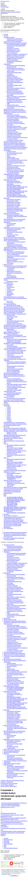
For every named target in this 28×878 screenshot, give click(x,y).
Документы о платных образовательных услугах (13, 49)
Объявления (7, 422)
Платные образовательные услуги (13, 141)
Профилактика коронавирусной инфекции (12, 437)
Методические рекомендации (14, 209)
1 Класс (9, 407)
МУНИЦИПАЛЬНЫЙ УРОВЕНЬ (16, 500)
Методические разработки (11, 333)
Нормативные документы (14, 168)
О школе (6, 35)
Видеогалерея (7, 428)
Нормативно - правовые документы (16, 361)
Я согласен (14, 875)
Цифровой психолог (12, 281)
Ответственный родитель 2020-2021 (16, 350)
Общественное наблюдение (11, 490)
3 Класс (9, 409)
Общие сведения (11, 467)
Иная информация (12, 277)
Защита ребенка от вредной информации (15, 430)
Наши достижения (12, 330)
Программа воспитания (10, 179)
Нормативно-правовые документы (16, 445)
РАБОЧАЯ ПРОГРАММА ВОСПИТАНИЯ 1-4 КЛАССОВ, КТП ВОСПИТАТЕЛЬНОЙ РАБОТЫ (17, 187)
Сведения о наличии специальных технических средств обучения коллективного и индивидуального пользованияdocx (14, 804)
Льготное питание (12, 154)
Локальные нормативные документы (17, 208)
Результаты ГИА (18, 488)
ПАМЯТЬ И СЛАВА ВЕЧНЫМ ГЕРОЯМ (15, 343)
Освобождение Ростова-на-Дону (15, 321)
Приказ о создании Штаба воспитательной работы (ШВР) (15, 379)
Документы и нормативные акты (15, 251)
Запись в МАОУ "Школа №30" (9, 786)
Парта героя (10, 318)
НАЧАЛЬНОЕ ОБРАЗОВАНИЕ (15, 175)
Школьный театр (8, 376)
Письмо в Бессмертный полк (11, 373)
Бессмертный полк (9, 336)
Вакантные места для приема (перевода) (14, 144)
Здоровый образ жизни (10, 391)
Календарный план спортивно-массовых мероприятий (15, 369)
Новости (12, 422)
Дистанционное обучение (10, 515)
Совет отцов (10, 354)
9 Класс (9, 418)
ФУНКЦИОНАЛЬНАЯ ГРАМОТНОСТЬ (13, 510)
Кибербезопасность (18, 374)
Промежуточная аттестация (14, 90)
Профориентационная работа (11, 394)
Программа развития (12, 59)
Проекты (9, 295)
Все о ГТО (9, 301)
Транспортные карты (20, 435)
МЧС (8, 226)
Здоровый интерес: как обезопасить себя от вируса (15, 424)
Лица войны (10, 345)
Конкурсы (9, 285)
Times (4, 5)
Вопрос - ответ (8, 429)
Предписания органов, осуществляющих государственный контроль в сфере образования (14, 221)
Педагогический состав (17, 109)
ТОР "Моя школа (8, 528)
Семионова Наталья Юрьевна (15, 335)
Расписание (7, 405)
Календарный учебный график (15, 79)
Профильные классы (9, 278)
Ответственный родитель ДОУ (15, 353)
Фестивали (10, 292)
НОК (5, 494)
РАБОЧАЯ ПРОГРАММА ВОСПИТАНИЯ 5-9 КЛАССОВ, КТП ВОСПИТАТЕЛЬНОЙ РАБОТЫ (17, 191)
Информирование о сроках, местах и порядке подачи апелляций (16, 451)
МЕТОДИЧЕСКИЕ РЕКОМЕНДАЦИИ (12, 503)
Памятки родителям (9, 435)
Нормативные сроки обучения (15, 68)
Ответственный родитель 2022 (15, 352)
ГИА (5, 442)
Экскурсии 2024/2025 (12, 322)
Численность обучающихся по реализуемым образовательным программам (15, 94)
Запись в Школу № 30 (21, 431)
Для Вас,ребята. (11, 236)
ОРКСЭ (21, 438)
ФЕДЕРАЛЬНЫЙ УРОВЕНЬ (14, 497)
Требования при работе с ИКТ (15, 210)
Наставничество (19, 440)
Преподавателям (8, 439)
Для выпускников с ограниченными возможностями (12, 492)
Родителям (6, 426)
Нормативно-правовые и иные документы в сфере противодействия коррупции (17, 216)
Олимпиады (10, 284)
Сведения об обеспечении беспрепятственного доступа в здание (17, 126)
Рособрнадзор (10, 225)
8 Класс (9, 416)
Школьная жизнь (8, 264)
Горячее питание (11, 151)
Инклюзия (6, 198)
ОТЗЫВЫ (9, 319)
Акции (8, 288)
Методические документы (14, 81)
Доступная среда (11, 275)
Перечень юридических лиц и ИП (16, 165)
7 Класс (9, 415)
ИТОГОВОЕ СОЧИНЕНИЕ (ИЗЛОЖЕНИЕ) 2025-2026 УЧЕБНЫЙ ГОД (14, 477)
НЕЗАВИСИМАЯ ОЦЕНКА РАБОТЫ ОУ (15, 507)
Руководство (7, 109)
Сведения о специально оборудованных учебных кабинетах (16, 115)
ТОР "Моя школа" (8, 250)
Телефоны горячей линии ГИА (12, 470)
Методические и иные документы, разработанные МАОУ (16, 88)
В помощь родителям (12, 234)
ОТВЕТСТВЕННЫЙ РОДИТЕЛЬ (13, 349)
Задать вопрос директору (7, 784)
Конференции (10, 287)
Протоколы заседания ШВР (14, 390)
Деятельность (10, 270)
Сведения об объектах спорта (14, 122)
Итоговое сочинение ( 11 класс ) (15, 471)
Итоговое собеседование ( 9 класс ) (13, 480)
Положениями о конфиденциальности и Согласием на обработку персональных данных (13, 873)
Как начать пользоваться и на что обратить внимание (15, 259)
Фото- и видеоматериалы (13, 371)
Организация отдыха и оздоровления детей (15, 265)
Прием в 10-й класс (12, 433)
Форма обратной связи (13, 158)
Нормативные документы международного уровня (14, 203)
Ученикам (6, 404)
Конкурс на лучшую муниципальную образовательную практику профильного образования (17, 341)
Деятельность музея (12, 316)
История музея (11, 315)
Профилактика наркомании (14, 392)
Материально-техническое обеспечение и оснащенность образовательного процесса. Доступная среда (15, 112)
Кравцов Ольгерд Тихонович (14, 323)
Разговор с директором (7, 782)
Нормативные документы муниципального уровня (13, 520)
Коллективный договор (13, 51)
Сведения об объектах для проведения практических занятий (17, 118)
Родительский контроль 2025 (14, 153)
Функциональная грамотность (12, 239)
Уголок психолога (11, 212)
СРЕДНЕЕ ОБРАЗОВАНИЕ (14, 178)
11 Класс (9, 421)
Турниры (9, 291)
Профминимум (11, 395)
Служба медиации (18, 400)
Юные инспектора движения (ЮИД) (15, 325)
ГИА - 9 (6, 443)
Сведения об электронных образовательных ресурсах (14, 135)
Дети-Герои (7, 359)
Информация (10, 294)
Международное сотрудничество (18, 147)
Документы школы (12, 230)
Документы (24, 43)
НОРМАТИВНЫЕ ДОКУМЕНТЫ (16, 512)
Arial (2, 5)
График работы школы (13, 105)
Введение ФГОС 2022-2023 (11, 752)
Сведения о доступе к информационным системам (14, 132)
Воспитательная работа (10, 304)
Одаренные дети (8, 282)
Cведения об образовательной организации (15, 532)
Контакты (6, 514)
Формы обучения (11, 67)
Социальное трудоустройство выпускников (14, 297)
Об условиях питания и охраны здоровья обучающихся (15, 172)
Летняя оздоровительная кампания (16, 398)
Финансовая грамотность (10, 297)
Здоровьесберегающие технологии (13, 325)
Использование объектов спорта (15, 57)
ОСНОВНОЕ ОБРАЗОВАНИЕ (15, 177)
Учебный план (11, 75)
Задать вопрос (15, 428)
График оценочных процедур (14, 58)
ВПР (5, 496)
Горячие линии (11, 157)
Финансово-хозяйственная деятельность (14, 143)
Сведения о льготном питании (15, 140)
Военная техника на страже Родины (16, 347)
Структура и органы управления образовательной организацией (12, 42)
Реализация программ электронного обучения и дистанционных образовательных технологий (16, 101)
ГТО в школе (10, 302)
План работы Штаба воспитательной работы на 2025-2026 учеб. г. (16, 385)
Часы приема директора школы (19, 249)
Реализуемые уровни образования (16, 65)
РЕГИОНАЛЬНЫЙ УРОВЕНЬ (15, 498)
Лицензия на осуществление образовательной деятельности (15, 39)
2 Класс (9, 408)
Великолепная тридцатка (13, 305)
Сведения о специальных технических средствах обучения (17, 138)
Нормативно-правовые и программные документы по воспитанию (14, 182)
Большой (17, 12)
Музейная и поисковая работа (18, 313)
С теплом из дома (8, 400)
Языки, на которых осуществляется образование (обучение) (16, 97)
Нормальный (4, 12)
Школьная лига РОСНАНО (18, 328)
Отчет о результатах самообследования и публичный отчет (17, 53)
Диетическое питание (12, 167)
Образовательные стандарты (11, 174)
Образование (7, 64)
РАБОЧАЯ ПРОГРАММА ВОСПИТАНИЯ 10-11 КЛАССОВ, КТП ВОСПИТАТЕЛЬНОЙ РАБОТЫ (17, 195)
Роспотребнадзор (11, 223)
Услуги (9, 274)
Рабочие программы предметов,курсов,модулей (14, 77)
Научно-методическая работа (13, 307)
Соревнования (11, 289)
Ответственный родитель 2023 (15, 356)
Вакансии (15, 240)
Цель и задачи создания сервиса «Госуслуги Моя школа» (15, 253)
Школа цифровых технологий (12, 332)
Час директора (7, 436)
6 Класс (9, 414)
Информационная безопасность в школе (14, 227)
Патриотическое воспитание (17, 309)
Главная (6, 34)
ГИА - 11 (6, 457)
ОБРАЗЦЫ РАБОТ (12, 505)
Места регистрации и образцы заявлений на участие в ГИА (15, 448)
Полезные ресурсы (12, 453)
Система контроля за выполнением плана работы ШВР (16, 388)
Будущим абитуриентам (10, 424)
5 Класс (9, 412)
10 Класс (9, 419)
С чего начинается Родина (14, 357)
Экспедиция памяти (12, 346)
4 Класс (9, 411)
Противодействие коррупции (11, 213)
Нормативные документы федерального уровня (14, 200)
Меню (8, 155)
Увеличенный (11, 12)
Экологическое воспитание (11, 311)
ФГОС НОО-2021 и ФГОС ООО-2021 (14, 237)
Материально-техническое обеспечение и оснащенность (14, 272)
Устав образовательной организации (16, 44)
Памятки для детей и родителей (15, 170)
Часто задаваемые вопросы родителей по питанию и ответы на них (17, 160)
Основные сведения (9, 37)
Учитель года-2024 (9, 397)
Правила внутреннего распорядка (16, 55)
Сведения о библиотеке (13, 120)
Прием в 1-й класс (12, 432)
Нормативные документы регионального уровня (14, 205)
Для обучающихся (20, 422)
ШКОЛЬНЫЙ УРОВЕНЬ (13, 501)
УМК (8, 103)
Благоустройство (8, 374)
